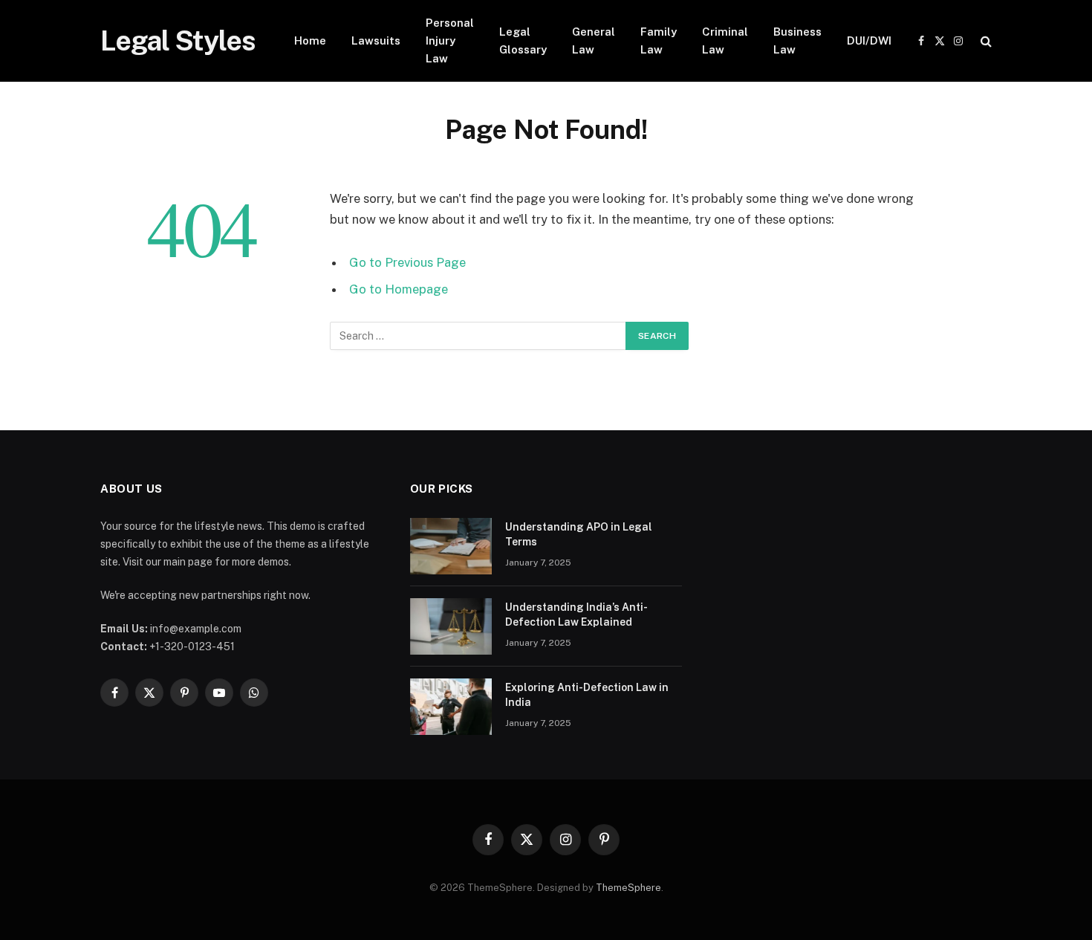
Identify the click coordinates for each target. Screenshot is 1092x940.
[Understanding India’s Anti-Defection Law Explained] (451, 626)
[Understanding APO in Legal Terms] (451, 546)
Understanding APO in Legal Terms (578, 534)
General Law (593, 40)
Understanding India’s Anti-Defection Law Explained (576, 614)
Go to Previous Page (407, 262)
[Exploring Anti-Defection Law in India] (451, 706)
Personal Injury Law (450, 40)
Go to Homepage (398, 289)
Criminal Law (725, 40)
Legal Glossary (523, 40)
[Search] (985, 41)
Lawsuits (375, 40)
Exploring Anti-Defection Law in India (587, 694)
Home (310, 40)
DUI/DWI (869, 40)
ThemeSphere (628, 887)
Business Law (797, 40)
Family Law (658, 40)
